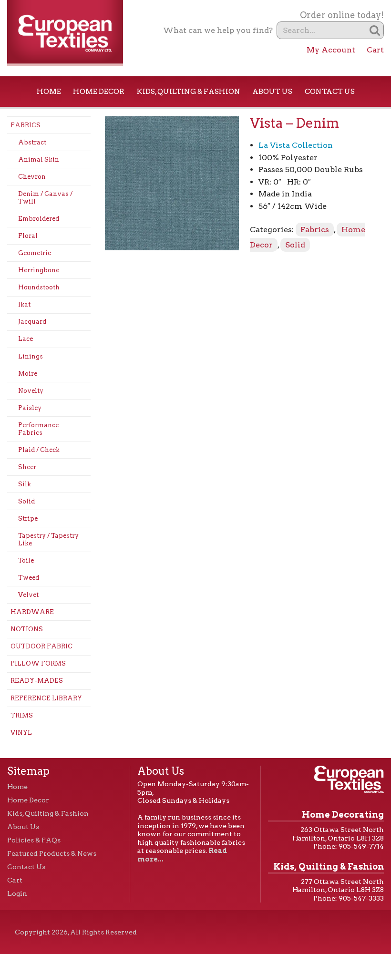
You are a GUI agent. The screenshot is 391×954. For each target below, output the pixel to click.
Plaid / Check (39, 449)
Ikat (24, 304)
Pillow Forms (38, 663)
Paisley (29, 407)
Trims (21, 715)
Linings (30, 356)
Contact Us (330, 91)
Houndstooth (39, 287)
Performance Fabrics (38, 428)
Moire (27, 373)
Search (375, 30)
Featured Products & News (51, 853)
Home (49, 91)
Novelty (30, 390)
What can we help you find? (218, 30)
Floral (28, 235)
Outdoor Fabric (41, 646)
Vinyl (21, 732)
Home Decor (98, 91)
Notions (26, 629)
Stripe (28, 518)
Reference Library (46, 698)
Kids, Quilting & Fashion (188, 91)
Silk (24, 484)
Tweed (28, 577)
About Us (272, 91)
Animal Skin (38, 159)
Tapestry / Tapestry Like (48, 539)
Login (17, 893)
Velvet (28, 594)
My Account (331, 49)
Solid (26, 501)
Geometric (34, 252)
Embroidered (38, 218)
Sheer (27, 467)
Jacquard (32, 321)
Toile (26, 560)
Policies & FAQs (34, 840)
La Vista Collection (295, 145)
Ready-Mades (36, 680)
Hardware (32, 611)
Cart (375, 49)
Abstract (32, 142)
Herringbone (38, 270)
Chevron (32, 176)
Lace (25, 338)
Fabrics (25, 125)
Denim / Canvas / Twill (45, 197)
